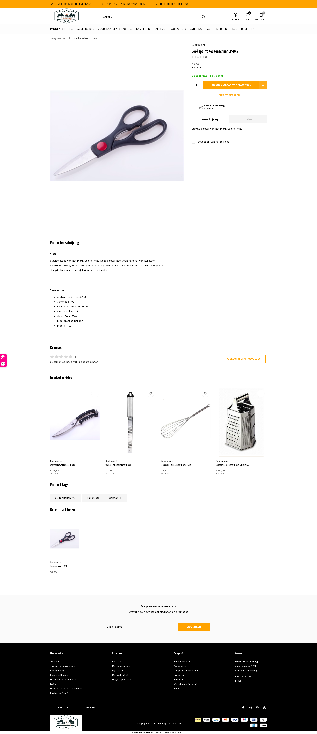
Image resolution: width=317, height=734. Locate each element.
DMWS (170, 723)
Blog (234, 28)
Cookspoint (198, 44)
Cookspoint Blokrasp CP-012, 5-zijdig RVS (232, 465)
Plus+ (179, 723)
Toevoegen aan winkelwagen (230, 84)
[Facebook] (243, 707)
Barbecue (160, 28)
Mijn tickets (118, 670)
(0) (206, 57)
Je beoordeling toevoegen (243, 359)
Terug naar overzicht (60, 38)
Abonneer (194, 626)
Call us (63, 707)
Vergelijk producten (122, 679)
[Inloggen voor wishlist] (263, 85)
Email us (90, 707)
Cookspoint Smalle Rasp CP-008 (118, 465)
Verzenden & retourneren (63, 679)
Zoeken (203, 17)
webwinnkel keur (178, 732)
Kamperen (143, 28)
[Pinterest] (257, 707)
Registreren (118, 661)
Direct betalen (229, 95)
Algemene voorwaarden (62, 666)
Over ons (54, 661)
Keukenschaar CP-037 (58, 566)
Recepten (248, 28)
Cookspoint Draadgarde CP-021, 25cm (176, 465)
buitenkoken (65, 497)
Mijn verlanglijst (120, 675)
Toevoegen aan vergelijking (212, 141)
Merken (221, 28)
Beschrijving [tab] (210, 119)
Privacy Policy (57, 670)
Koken (93, 497)
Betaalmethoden (59, 675)
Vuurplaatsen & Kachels (115, 28)
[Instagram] (250, 707)
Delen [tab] (248, 119)
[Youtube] (264, 707)
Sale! (209, 28)
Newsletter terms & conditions (66, 688)
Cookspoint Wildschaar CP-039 (62, 465)
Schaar (115, 497)
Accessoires (85, 28)
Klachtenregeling (59, 693)
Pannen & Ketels (61, 28)
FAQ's (53, 684)
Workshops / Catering (186, 28)
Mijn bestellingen (121, 666)
